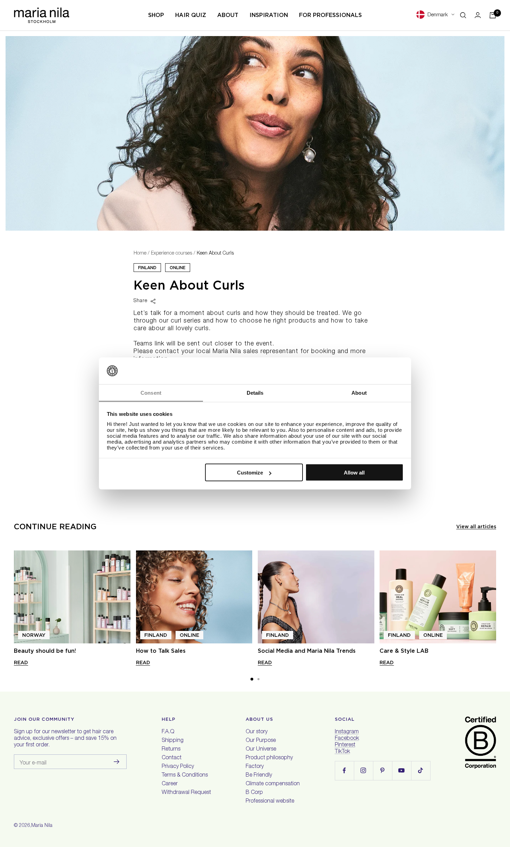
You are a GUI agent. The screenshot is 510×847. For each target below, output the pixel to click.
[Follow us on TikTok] (420, 770)
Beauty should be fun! (45, 651)
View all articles (476, 526)
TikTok (342, 752)
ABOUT (227, 15)
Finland (147, 267)
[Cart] (492, 15)
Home (140, 253)
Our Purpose (261, 741)
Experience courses (171, 253)
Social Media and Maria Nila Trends (307, 651)
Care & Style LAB (404, 651)
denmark (437, 15)
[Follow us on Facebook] (344, 770)
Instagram (347, 732)
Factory (255, 767)
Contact (171, 758)
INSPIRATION (268, 15)
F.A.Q (168, 732)
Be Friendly (259, 775)
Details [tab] (255, 392)
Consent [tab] (151, 392)
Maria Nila (41, 825)
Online (178, 267)
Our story (256, 732)
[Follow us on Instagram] (363, 770)
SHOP (156, 15)
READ (21, 662)
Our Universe (261, 749)
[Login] (478, 15)
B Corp (254, 793)
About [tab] (359, 392)
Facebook (347, 739)
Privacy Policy (178, 767)
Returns (171, 749)
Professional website (270, 801)
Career (170, 784)
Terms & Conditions (185, 775)
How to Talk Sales (161, 651)
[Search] (463, 15)
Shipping (173, 741)
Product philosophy (269, 758)
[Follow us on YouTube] (401, 770)
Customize (250, 473)
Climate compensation (273, 784)
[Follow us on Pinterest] (382, 770)
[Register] (117, 761)
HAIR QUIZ (190, 15)
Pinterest (345, 745)
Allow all (354, 473)
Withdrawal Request (186, 793)
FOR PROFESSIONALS (330, 15)
